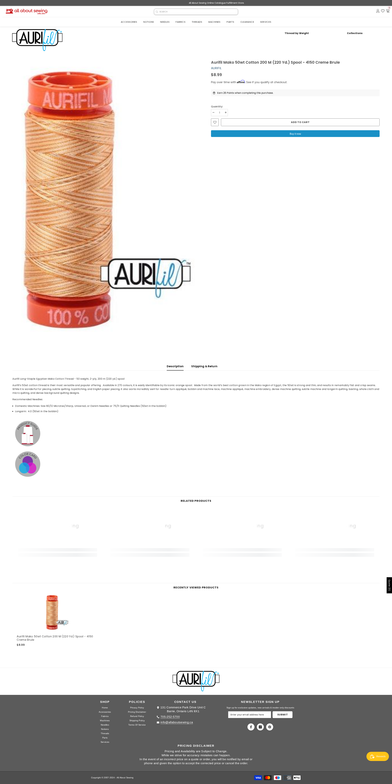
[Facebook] (250, 726)
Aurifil (216, 68)
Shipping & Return (204, 366)
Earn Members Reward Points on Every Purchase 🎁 (196, 2)
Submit (282, 714)
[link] (57, 549)
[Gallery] (107, 200)
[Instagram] (260, 726)
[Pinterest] (269, 726)
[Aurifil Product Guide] (195, 433)
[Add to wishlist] (215, 122)
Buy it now (295, 134)
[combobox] (198, 12)
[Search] (156, 12)
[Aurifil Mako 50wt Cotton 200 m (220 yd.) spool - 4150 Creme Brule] (57, 612)
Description (175, 366)
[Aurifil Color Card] (195, 464)
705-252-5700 (170, 716)
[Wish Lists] (382, 11)
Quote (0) (389, 585)
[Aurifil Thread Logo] (196, 683)
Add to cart (300, 122)
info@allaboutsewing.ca (176, 722)
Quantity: (217, 106)
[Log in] (378, 11)
